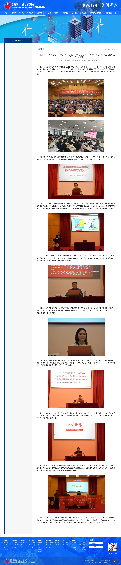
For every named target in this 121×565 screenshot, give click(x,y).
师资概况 (23, 542)
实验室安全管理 (76, 545)
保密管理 (40, 551)
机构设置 (6, 549)
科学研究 (48, 13)
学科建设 (21, 13)
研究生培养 (32, 545)
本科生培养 (32, 542)
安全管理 (82, 545)
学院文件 (74, 542)
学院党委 (57, 542)
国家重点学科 (15, 545)
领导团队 (6, 547)
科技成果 (40, 542)
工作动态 (57, 545)
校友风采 (65, 542)
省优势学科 (15, 547)
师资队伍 (30, 13)
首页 (5, 13)
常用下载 (109, 13)
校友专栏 (75, 13)
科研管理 (40, 547)
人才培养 (39, 13)
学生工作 (31, 547)
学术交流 (82, 542)
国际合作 (57, 13)
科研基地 (40, 545)
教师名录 (23, 545)
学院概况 (13, 13)
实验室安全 (83, 549)
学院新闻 (113, 49)
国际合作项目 (49, 545)
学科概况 (14, 542)
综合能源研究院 (95, 13)
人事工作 (74, 547)
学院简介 (6, 542)
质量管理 (40, 549)
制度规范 (83, 13)
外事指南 (48, 547)
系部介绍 (6, 545)
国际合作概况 (49, 542)
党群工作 (66, 13)
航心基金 (65, 545)
